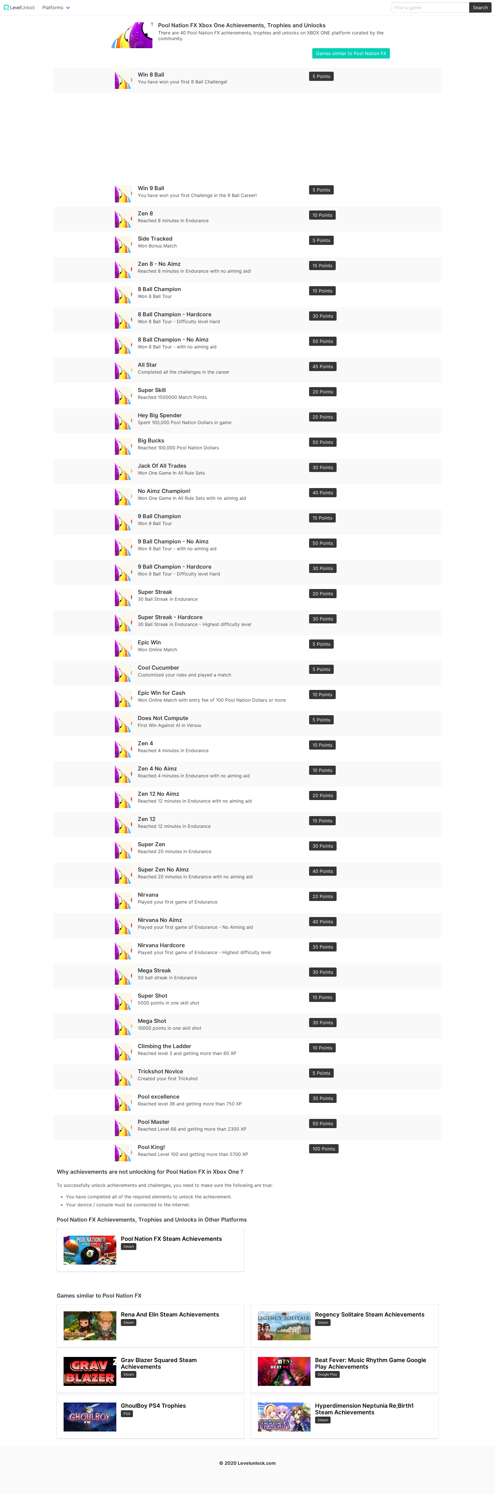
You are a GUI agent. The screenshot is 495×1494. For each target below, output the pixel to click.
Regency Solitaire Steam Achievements (370, 1314)
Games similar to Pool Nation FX (351, 53)
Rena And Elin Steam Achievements (170, 1314)
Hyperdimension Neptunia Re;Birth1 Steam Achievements (364, 1409)
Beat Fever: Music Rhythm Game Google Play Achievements (370, 1363)
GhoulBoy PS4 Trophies (153, 1405)
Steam (128, 1246)
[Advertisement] (228, 137)
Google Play (327, 1374)
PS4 (126, 1413)
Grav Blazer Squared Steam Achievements (159, 1363)
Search (480, 7)
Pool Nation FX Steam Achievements (171, 1238)
